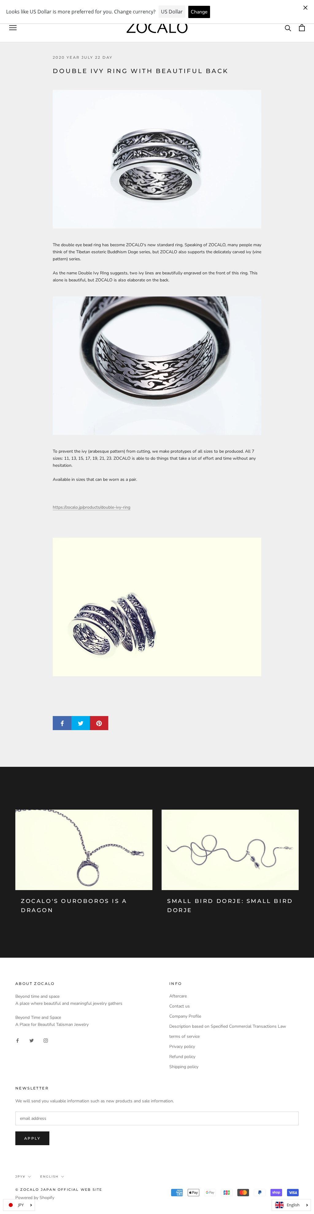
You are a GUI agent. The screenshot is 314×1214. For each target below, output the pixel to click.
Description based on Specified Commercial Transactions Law (227, 1026)
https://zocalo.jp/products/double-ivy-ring (91, 507)
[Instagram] (46, 1040)
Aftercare (178, 996)
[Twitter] (31, 1040)
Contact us (179, 1006)
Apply (32, 1138)
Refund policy (182, 1057)
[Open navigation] (13, 27)
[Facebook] (17, 1040)
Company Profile (185, 1016)
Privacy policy (182, 1046)
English (49, 1177)
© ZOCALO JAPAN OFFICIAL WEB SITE (58, 1189)
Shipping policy (183, 1067)
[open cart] (302, 27)
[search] (288, 27)
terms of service (184, 1036)
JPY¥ (20, 1177)
